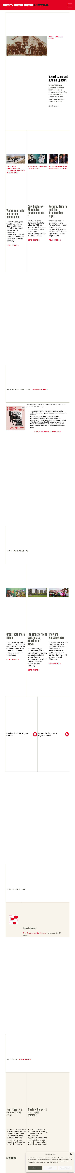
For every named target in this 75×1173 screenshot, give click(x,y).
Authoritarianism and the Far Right (58, 167)
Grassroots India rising (15, 635)
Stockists (44, 432)
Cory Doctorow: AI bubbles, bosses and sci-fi (37, 211)
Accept (35, 1168)
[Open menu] (70, 5)
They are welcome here (56, 635)
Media (51, 37)
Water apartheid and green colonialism (15, 213)
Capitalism (40, 166)
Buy (36, 432)
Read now (11, 1158)
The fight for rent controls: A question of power (37, 638)
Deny (50, 1168)
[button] (71, 1154)
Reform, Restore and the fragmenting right (58, 211)
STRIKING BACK (40, 389)
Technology (34, 168)
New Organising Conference (34, 933)
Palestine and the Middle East (15, 171)
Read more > (54, 106)
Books (31, 166)
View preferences (65, 1168)
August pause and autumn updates (58, 78)
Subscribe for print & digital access (47, 734)
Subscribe (55, 432)
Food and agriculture (12, 167)
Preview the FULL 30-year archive (17, 734)
